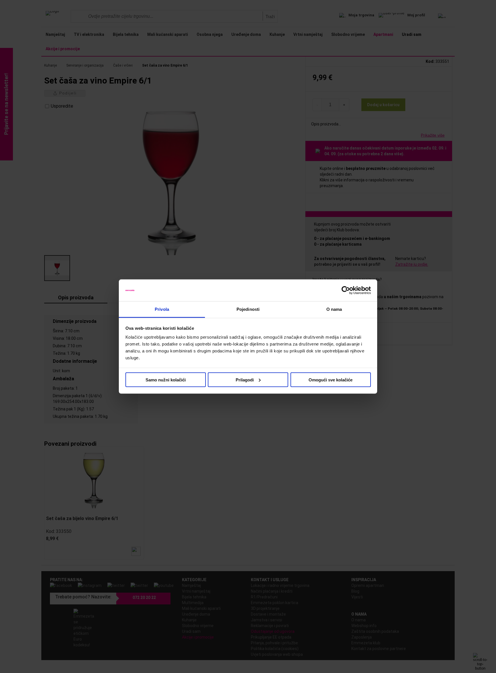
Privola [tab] (162, 309)
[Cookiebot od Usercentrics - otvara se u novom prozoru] (346, 290)
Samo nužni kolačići (166, 379)
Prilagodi (245, 379)
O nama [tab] (334, 309)
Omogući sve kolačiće (330, 379)
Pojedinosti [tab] (248, 309)
